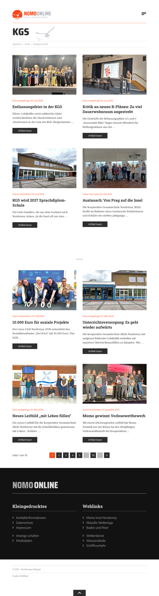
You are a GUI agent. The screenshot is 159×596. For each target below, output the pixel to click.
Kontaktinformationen (31, 517)
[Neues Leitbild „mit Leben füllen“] (44, 384)
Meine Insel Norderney (101, 517)
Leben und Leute (91, 194)
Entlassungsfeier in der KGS (37, 106)
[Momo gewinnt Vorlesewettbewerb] (115, 384)
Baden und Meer (97, 527)
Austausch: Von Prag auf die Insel (113, 200)
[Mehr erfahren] (79, 250)
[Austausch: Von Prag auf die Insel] (115, 168)
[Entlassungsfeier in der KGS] (44, 75)
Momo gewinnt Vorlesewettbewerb (114, 415)
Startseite (16, 44)
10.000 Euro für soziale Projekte (40, 322)
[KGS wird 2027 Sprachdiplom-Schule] (44, 168)
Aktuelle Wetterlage (99, 522)
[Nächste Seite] (107, 455)
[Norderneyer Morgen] (31, 15)
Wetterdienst (95, 535)
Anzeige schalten (27, 535)
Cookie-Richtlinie (20, 576)
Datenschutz (24, 522)
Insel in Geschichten (21, 194)
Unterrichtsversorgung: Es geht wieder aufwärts (110, 325)
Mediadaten (24, 540)
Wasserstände (95, 540)
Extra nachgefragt (20, 100)
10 (93, 455)
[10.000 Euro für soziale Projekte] (44, 290)
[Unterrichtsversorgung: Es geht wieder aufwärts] (115, 290)
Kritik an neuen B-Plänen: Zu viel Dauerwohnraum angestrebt (112, 109)
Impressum (23, 527)
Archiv (27, 44)
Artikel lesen (25, 130)
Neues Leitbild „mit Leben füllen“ (41, 415)
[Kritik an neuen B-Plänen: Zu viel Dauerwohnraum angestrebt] (115, 75)
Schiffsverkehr (96, 545)
